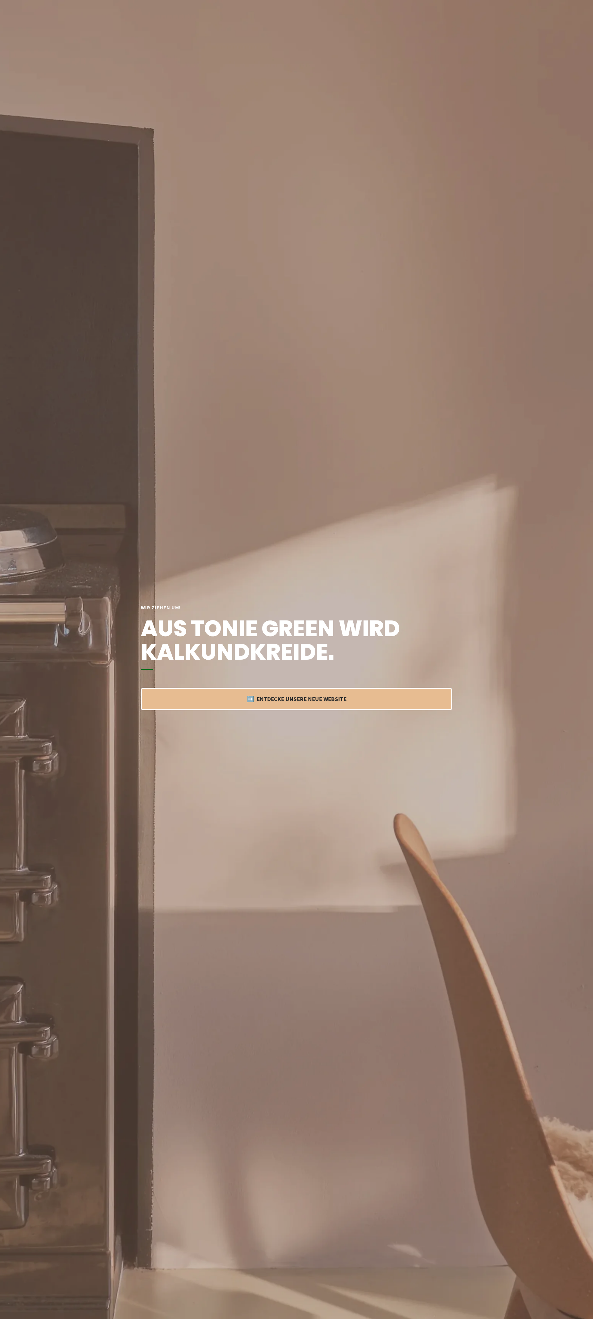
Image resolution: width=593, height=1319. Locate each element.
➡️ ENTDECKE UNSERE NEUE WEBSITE (297, 699)
